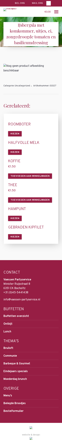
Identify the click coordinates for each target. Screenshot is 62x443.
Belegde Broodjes (14, 403)
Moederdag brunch (15, 379)
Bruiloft (8, 348)
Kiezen (15, 133)
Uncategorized (22, 85)
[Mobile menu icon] (56, 12)
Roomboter (19, 124)
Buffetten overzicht (16, 316)
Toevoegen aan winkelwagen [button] (30, 176)
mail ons (37, 3)
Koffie (14, 161)
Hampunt (17, 209)
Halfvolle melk (23, 143)
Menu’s (7, 395)
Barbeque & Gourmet (16, 363)
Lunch (7, 331)
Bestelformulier (13, 411)
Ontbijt (7, 324)
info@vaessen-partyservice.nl (21, 299)
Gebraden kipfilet (26, 227)
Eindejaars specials (15, 371)
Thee (12, 185)
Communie (10, 356)
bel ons (20, 3)
